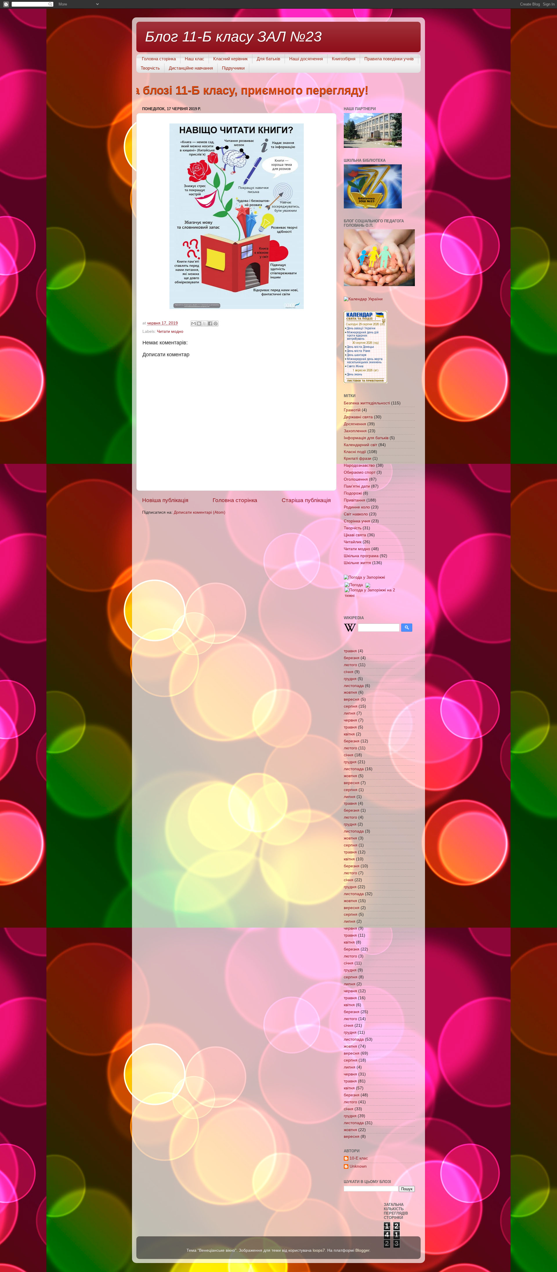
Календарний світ (360, 445)
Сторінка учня (357, 521)
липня (349, 713)
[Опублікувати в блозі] (199, 323)
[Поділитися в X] (204, 323)
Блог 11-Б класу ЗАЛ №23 (233, 36)
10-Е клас (359, 1158)
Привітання (354, 500)
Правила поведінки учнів (389, 58)
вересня (351, 699)
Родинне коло (357, 507)
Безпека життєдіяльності (367, 403)
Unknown (358, 1166)
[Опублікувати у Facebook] (210, 323)
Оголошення (356, 479)
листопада (354, 686)
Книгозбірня (343, 58)
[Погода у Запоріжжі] (364, 577)
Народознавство (359, 465)
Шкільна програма (361, 556)
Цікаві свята (355, 535)
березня (351, 658)
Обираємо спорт (359, 472)
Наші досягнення (306, 58)
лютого (350, 665)
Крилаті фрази (357, 458)
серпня (350, 706)
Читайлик (352, 542)
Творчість (150, 68)
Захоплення (355, 431)
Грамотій (352, 410)
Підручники (233, 68)
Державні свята (358, 417)
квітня (349, 734)
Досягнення (355, 424)
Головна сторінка (159, 58)
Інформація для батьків (366, 438)
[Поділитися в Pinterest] (215, 323)
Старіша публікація (306, 500)
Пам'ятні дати (357, 486)
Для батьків (268, 58)
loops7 (319, 1250)
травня (350, 651)
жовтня (350, 692)
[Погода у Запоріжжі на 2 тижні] (370, 592)
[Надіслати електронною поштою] (193, 323)
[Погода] (357, 584)
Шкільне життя (357, 563)
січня (348, 672)
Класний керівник (230, 58)
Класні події (355, 452)
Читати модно (170, 331)
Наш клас (194, 58)
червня (350, 720)
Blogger (362, 1250)
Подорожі (353, 493)
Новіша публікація (165, 500)
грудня (350, 679)
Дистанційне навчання (191, 68)
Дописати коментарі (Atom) (199, 512)
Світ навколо (356, 514)
